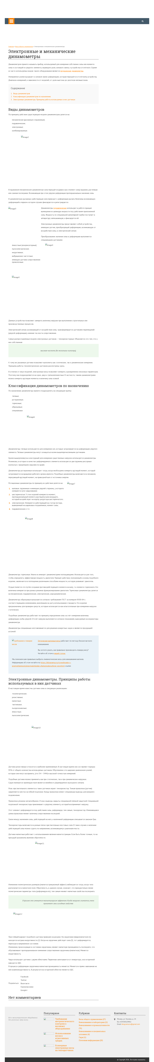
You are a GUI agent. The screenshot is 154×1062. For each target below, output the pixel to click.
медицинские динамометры (71, 71)
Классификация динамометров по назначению (31, 96)
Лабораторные (19, 32)
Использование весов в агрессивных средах (63, 1037)
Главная (11, 46)
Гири (15, 42)
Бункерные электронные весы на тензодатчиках (64, 1048)
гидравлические (60, 208)
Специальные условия (22, 36)
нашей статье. (60, 653)
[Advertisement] (120, 82)
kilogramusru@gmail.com (131, 1024)
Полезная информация (22, 39)
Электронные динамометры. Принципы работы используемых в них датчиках (43, 99)
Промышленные (19, 29)
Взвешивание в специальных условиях (92, 1032)
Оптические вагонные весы (49, 641)
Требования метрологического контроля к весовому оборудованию (64, 1024)
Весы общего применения (23, 26)
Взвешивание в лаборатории (93, 1022)
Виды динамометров (20, 93)
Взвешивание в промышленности (94, 1026)
